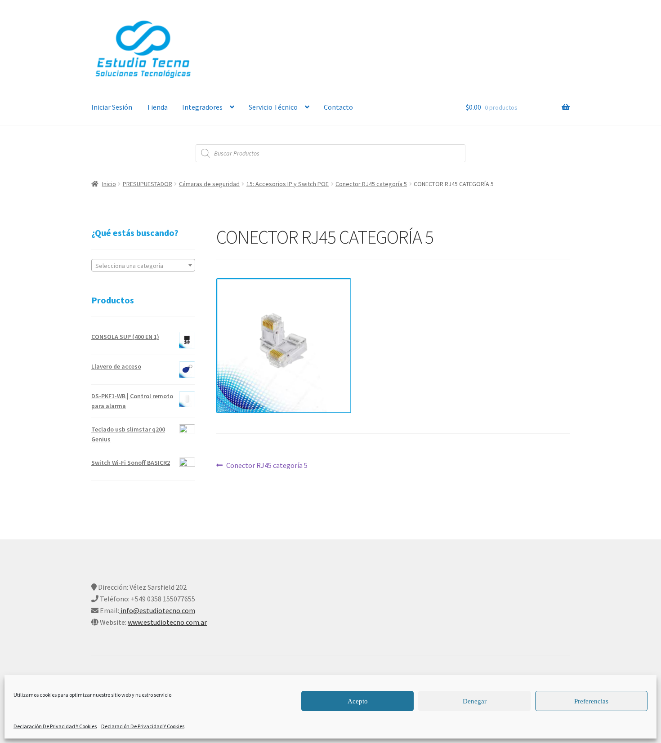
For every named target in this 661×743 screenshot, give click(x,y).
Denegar (475, 701)
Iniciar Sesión (111, 106)
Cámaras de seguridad (209, 184)
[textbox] (143, 265)
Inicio (109, 184)
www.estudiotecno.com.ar (167, 622)
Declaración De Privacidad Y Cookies (55, 726)
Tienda (157, 106)
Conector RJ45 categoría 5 (371, 184)
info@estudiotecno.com (157, 610)
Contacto (338, 106)
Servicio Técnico (273, 106)
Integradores (202, 106)
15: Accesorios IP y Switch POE (287, 184)
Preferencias (591, 701)
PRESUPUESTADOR (147, 184)
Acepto (358, 701)
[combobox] (143, 265)
